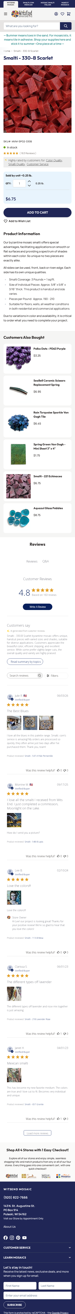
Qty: (8, 183)
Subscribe (14, 1305)
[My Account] (56, 14)
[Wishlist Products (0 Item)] (62, 14)
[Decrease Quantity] (29, 185)
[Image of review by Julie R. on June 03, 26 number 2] (30, 723)
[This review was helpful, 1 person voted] (58, 1034)
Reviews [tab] (32, 561)
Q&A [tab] (45, 561)
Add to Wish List (20, 221)
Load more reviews (37, 1133)
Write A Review (38, 606)
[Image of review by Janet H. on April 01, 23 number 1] (14, 1075)
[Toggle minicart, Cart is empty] (69, 14)
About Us (9, 1227)
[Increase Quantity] (29, 181)
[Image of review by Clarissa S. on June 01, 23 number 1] (14, 994)
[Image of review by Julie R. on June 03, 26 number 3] (46, 723)
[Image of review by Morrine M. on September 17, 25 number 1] (14, 820)
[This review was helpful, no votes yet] (58, 770)
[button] (10, 4)
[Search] (66, 26)
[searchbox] (21, 675)
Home (6, 51)
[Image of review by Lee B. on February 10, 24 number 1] (14, 898)
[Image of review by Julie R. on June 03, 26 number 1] (14, 723)
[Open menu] (5, 14)
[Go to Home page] (21, 14)
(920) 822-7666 (15, 1197)
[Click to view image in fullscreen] (37, 99)
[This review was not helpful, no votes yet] (64, 770)
